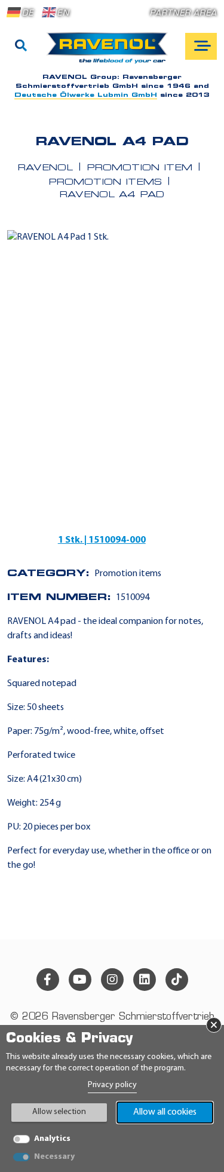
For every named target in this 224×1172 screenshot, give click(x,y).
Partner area (183, 13)
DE (27, 13)
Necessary (54, 1156)
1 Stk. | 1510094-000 (102, 540)
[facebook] (47, 979)
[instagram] (112, 979)
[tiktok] (176, 979)
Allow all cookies (165, 1112)
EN (63, 13)
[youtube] (80, 979)
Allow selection (59, 1111)
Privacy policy (112, 1085)
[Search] (21, 46)
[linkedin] (144, 979)
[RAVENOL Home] (110, 52)
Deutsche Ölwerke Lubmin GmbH (85, 95)
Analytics (52, 1138)
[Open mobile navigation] (201, 46)
